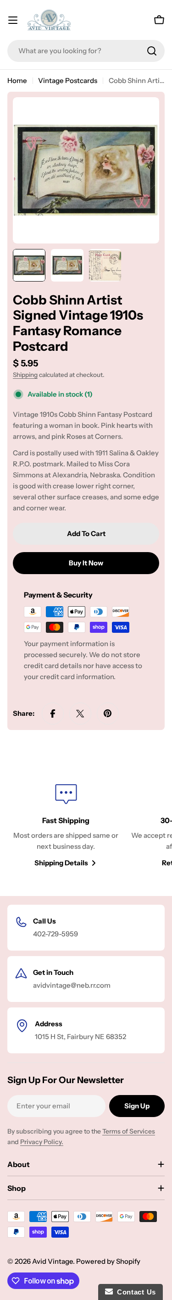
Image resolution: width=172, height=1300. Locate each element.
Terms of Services (128, 1131)
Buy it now (86, 563)
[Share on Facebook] (53, 714)
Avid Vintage (52, 1261)
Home (17, 80)
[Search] (151, 50)
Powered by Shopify (108, 1261)
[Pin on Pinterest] (108, 714)
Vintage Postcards (67, 80)
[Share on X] (80, 714)
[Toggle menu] (12, 20)
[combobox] (86, 51)
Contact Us (134, 1292)
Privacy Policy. (41, 1142)
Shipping (25, 374)
